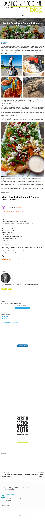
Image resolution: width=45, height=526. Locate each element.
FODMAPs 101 (4, 318)
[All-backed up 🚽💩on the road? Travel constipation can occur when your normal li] (33, 359)
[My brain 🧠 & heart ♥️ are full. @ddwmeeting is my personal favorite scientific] (33, 381)
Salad (10, 259)
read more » (3, 285)
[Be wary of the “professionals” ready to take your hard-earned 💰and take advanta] (11, 359)
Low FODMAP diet (31, 258)
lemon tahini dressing (14, 258)
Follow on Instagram (23, 345)
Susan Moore (10, 494)
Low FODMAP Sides (19, 211)
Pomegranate (5, 259)
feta (7, 258)
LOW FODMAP (23, 258)
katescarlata (18, 32)
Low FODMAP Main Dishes (8, 211)
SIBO (2, 320)
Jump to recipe (4, 42)
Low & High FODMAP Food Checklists (9, 322)
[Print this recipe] (2, 202)
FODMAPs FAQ (4, 316)
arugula (3, 258)
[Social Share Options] (1, 368)
